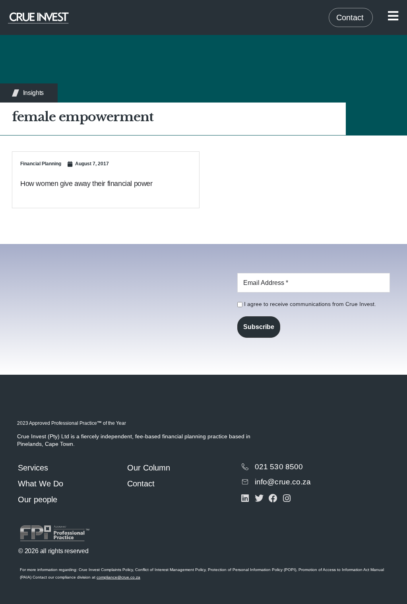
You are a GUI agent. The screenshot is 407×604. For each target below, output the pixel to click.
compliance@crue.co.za (118, 577)
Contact (141, 483)
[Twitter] (259, 498)
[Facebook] (273, 498)
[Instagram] (287, 498)
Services (33, 467)
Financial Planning (40, 163)
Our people (37, 499)
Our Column (148, 467)
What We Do (40, 483)
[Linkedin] (245, 498)
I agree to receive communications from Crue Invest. (309, 304)
